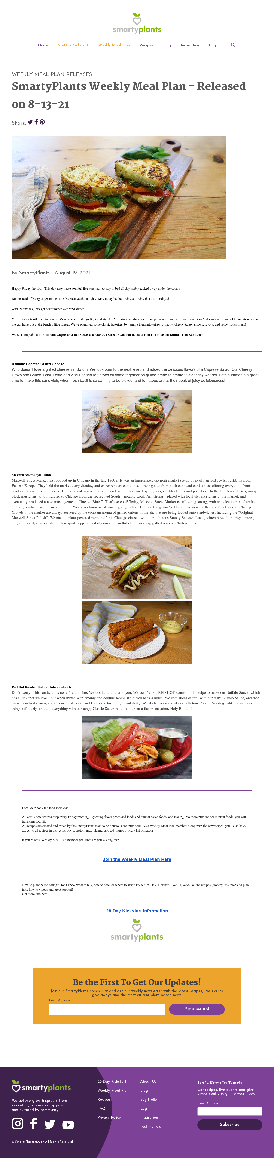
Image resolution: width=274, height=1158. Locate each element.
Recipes (146, 45)
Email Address (207, 1103)
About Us (148, 1082)
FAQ (101, 1109)
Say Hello (148, 1100)
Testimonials (150, 1127)
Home (43, 45)
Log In (214, 45)
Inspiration (190, 45)
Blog (167, 45)
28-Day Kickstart (73, 45)
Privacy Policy (109, 1118)
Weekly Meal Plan (114, 45)
